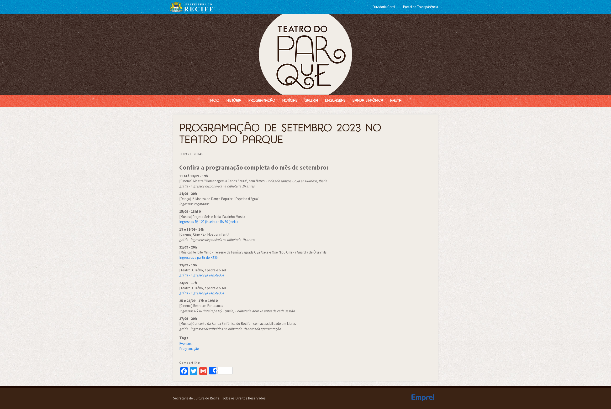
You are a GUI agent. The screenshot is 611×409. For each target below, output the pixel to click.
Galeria (311, 101)
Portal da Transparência (420, 7)
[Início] (305, 54)
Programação (261, 101)
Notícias (289, 101)
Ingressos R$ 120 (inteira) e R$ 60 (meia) (208, 221)
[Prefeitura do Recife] (191, 6)
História (233, 101)
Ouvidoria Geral (384, 7)
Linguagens (335, 101)
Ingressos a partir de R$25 (198, 257)
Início (214, 101)
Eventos (185, 343)
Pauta (395, 101)
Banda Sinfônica (368, 101)
